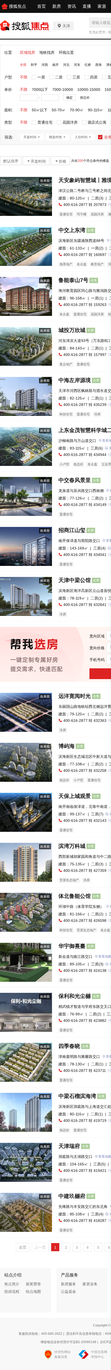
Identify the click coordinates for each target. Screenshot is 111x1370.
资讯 (71, 6)
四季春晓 (69, 1046)
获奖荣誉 (33, 1284)
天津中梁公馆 (74, 580)
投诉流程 (11, 1291)
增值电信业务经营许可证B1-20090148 (68, 1342)
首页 (41, 6)
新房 (56, 6)
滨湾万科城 (71, 846)
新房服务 (68, 1284)
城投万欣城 (71, 330)
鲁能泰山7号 (73, 280)
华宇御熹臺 (71, 946)
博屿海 (66, 746)
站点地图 (33, 1291)
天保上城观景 (74, 796)
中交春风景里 (74, 480)
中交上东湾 (71, 230)
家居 (102, 6)
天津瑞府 (69, 1146)
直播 (86, 6)
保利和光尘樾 (74, 996)
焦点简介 (11, 1284)
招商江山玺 (71, 530)
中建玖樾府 (71, 1196)
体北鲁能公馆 (74, 896)
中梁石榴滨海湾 (77, 1096)
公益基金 (68, 1291)
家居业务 (90, 1284)
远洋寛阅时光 (74, 696)
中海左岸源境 (74, 380)
